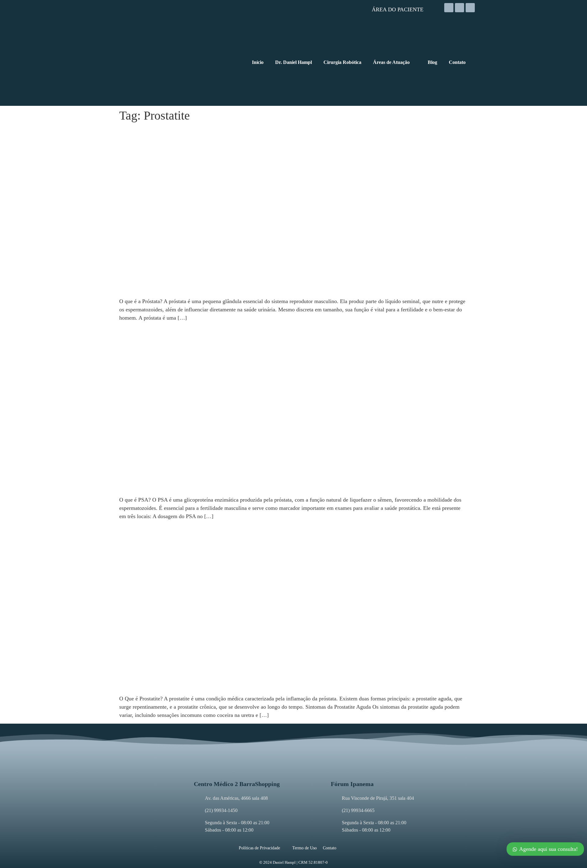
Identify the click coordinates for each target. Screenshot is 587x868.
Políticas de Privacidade (259, 848)
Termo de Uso (304, 848)
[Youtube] (470, 7)
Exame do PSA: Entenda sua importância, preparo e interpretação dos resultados (243, 331)
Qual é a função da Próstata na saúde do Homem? (195, 132)
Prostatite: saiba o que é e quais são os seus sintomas (200, 529)
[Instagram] (448, 7)
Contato (329, 848)
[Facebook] (459, 7)
